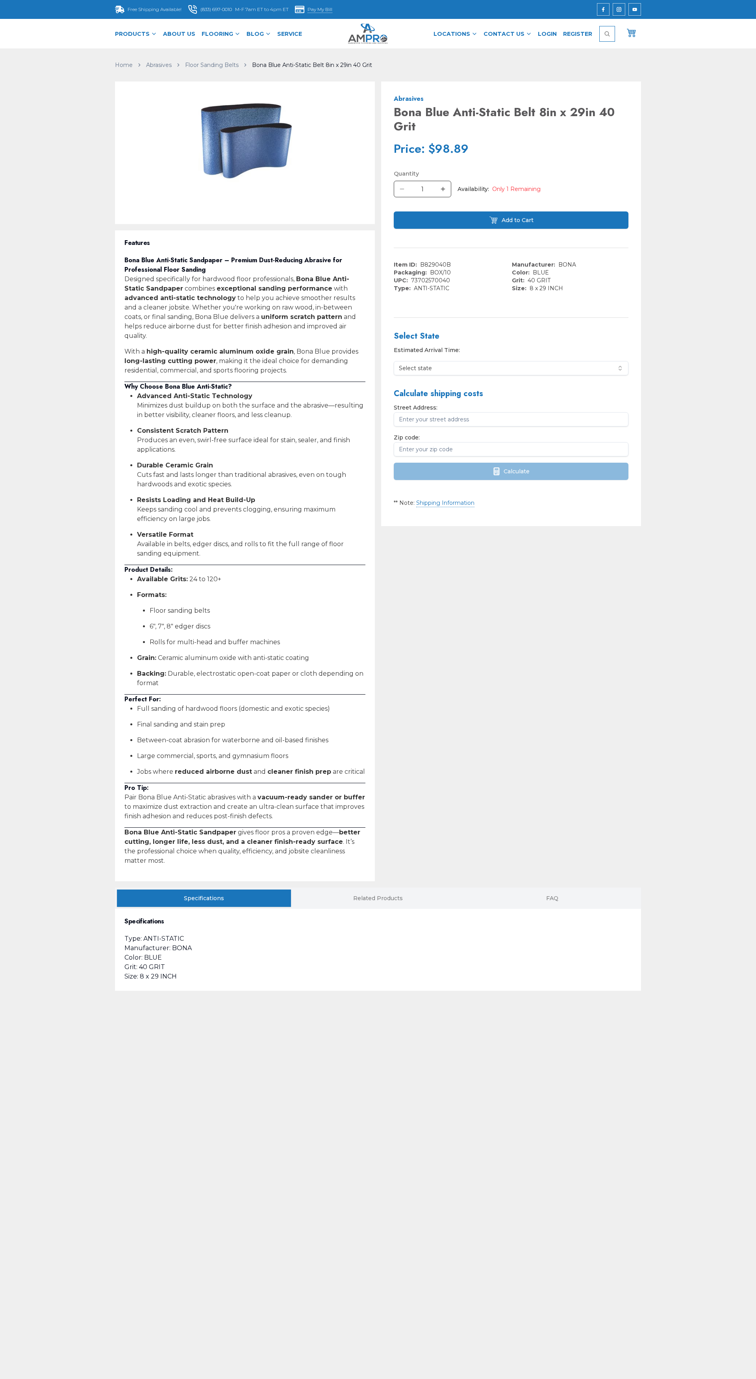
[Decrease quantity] (402, 189)
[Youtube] (634, 9)
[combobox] (511, 368)
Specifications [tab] (204, 898)
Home (124, 65)
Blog (255, 33)
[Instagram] (619, 9)
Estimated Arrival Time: (427, 350)
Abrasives (159, 65)
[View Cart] (631, 32)
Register (577, 33)
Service (289, 33)
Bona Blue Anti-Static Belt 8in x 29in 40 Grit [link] (312, 65)
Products (132, 33)
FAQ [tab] (552, 898)
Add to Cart (518, 220)
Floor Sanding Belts (212, 65)
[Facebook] (603, 9)
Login (547, 33)
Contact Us (504, 33)
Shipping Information (445, 502)
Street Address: (415, 407)
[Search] (607, 34)
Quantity (406, 173)
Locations (452, 33)
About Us (179, 33)
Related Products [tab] (378, 898)
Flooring (217, 33)
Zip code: (407, 437)
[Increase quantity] (443, 189)
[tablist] (378, 898)
